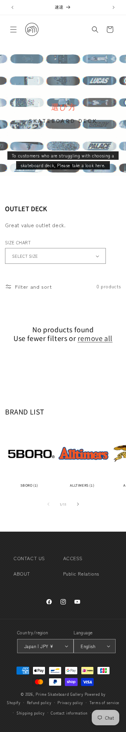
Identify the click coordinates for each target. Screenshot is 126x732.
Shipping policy (30, 713)
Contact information (69, 713)
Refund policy (39, 702)
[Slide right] (78, 504)
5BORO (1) (29, 485)
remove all (95, 338)
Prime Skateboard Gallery (59, 694)
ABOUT (21, 573)
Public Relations (81, 573)
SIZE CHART (18, 242)
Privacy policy (70, 702)
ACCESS (73, 558)
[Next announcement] (113, 7)
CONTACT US (29, 558)
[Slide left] (48, 504)
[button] (13, 29)
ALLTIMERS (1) (82, 485)
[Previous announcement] (12, 7)
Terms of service (104, 702)
